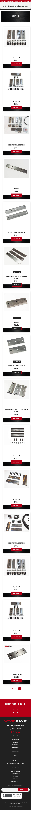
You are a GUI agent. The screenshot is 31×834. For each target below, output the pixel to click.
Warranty (15, 779)
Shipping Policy (15, 773)
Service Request (15, 771)
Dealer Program (15, 745)
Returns (15, 776)
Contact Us (15, 742)
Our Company (15, 739)
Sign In (15, 755)
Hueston (18, 803)
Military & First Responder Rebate (15, 763)
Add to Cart (16, 64)
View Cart (15, 758)
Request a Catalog (15, 781)
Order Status (15, 760)
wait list (16, 285)
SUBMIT (21, 789)
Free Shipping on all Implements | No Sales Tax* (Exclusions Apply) (15, 1)
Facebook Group (15, 747)
